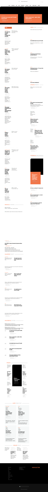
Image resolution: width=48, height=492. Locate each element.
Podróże (39, 5)
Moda (19, 5)
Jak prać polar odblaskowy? (34, 82)
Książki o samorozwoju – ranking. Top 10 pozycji (9, 391)
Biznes (9, 5)
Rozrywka (27, 5)
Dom (16, 5)
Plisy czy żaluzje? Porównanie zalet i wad (7, 190)
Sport (30, 5)
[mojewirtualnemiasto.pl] (24, 2)
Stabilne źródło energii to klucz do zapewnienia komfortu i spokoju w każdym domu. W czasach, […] (34, 121)
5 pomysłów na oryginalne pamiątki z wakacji (10, 248)
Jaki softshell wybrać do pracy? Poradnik (7, 71)
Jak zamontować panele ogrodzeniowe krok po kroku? (25, 390)
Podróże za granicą (10, 476)
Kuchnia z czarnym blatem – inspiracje (6, 134)
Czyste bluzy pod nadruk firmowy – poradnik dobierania (7, 171)
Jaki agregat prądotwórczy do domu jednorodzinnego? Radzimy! (14, 355)
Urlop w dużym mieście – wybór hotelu (9, 247)
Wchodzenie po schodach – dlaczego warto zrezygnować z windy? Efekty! (21, 413)
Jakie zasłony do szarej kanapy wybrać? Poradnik (7, 90)
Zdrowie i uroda (34, 5)
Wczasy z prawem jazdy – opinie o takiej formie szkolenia (33, 17)
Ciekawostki (13, 5)
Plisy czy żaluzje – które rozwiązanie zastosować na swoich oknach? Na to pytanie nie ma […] (34, 147)
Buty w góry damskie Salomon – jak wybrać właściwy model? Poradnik (36, 195)
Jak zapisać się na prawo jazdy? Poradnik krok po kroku (9, 17)
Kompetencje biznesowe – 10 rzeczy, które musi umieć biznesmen (36, 69)
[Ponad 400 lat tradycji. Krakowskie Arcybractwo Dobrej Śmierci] (14, 225)
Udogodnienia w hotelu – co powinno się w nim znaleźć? (7, 152)
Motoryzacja (22, 5)
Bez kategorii (9, 467)
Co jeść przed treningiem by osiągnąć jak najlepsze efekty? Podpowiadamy (36, 203)
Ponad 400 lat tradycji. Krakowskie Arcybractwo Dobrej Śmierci (13, 244)
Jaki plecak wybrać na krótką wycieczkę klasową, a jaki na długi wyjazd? (14, 251)
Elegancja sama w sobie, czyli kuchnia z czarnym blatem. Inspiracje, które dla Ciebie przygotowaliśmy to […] (39, 132)
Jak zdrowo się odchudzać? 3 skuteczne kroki (9, 373)
